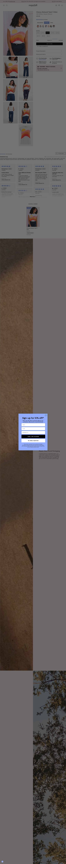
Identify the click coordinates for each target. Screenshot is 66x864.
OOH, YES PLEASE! (33, 436)
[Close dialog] (46, 415)
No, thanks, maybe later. (33, 440)
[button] (2, 862)
